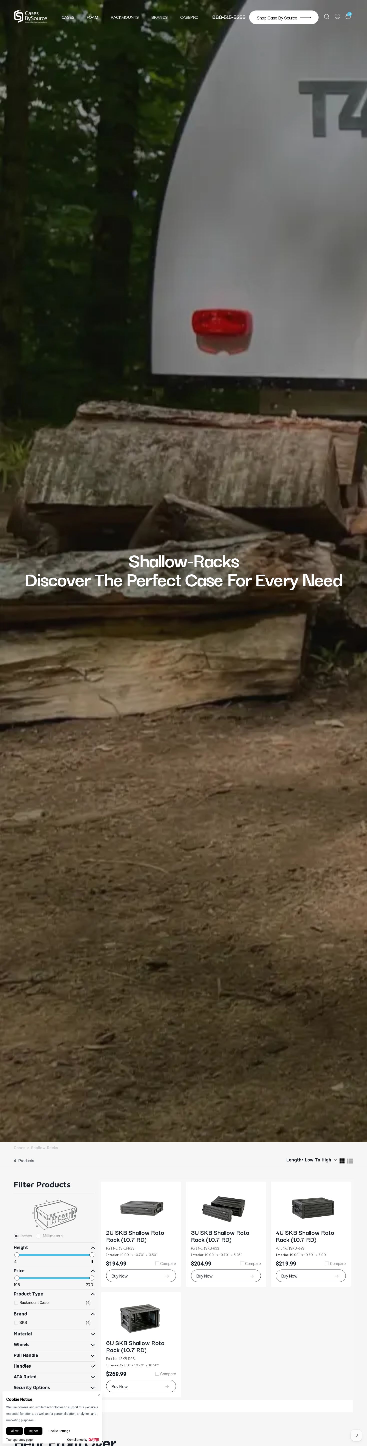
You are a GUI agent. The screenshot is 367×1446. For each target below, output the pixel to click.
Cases (68, 17)
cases (19, 1147)
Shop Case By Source (277, 17)
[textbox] (34, 1261)
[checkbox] (55, 1303)
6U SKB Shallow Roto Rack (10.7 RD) (135, 1346)
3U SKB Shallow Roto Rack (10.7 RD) (220, 1236)
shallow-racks (44, 1147)
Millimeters (53, 1236)
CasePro (189, 17)
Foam (92, 17)
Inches (26, 1236)
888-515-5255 (228, 16)
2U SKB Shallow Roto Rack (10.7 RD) (135, 1236)
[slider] (16, 1254)
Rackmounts (125, 17)
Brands (159, 17)
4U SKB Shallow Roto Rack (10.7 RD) (305, 1236)
